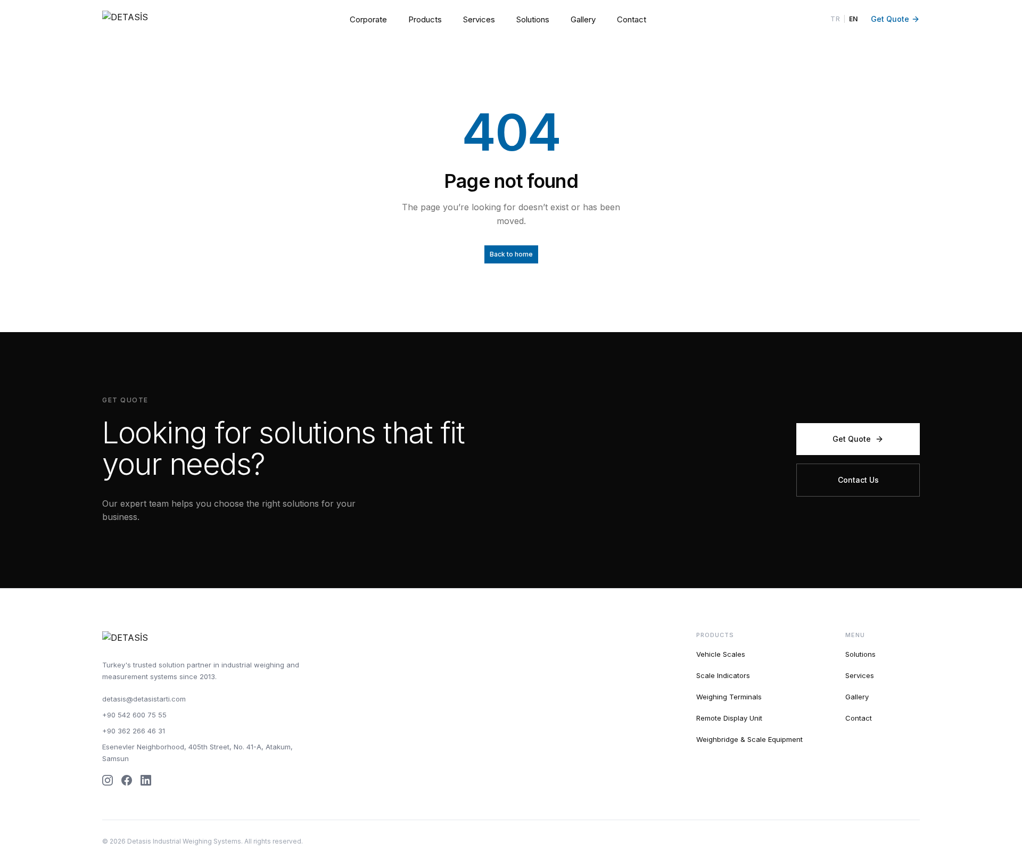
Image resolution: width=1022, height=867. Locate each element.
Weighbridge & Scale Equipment (749, 739)
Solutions (532, 19)
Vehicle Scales (720, 654)
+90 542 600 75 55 (134, 715)
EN (853, 19)
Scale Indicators (723, 675)
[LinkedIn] (146, 780)
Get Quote (890, 18)
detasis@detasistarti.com (144, 699)
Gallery (583, 19)
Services (479, 19)
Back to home (511, 254)
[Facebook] (126, 780)
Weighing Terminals (729, 696)
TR (835, 19)
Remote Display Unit (729, 718)
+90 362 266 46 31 (133, 730)
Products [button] (425, 19)
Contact (631, 19)
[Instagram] (107, 780)
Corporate (368, 19)
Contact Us (858, 479)
